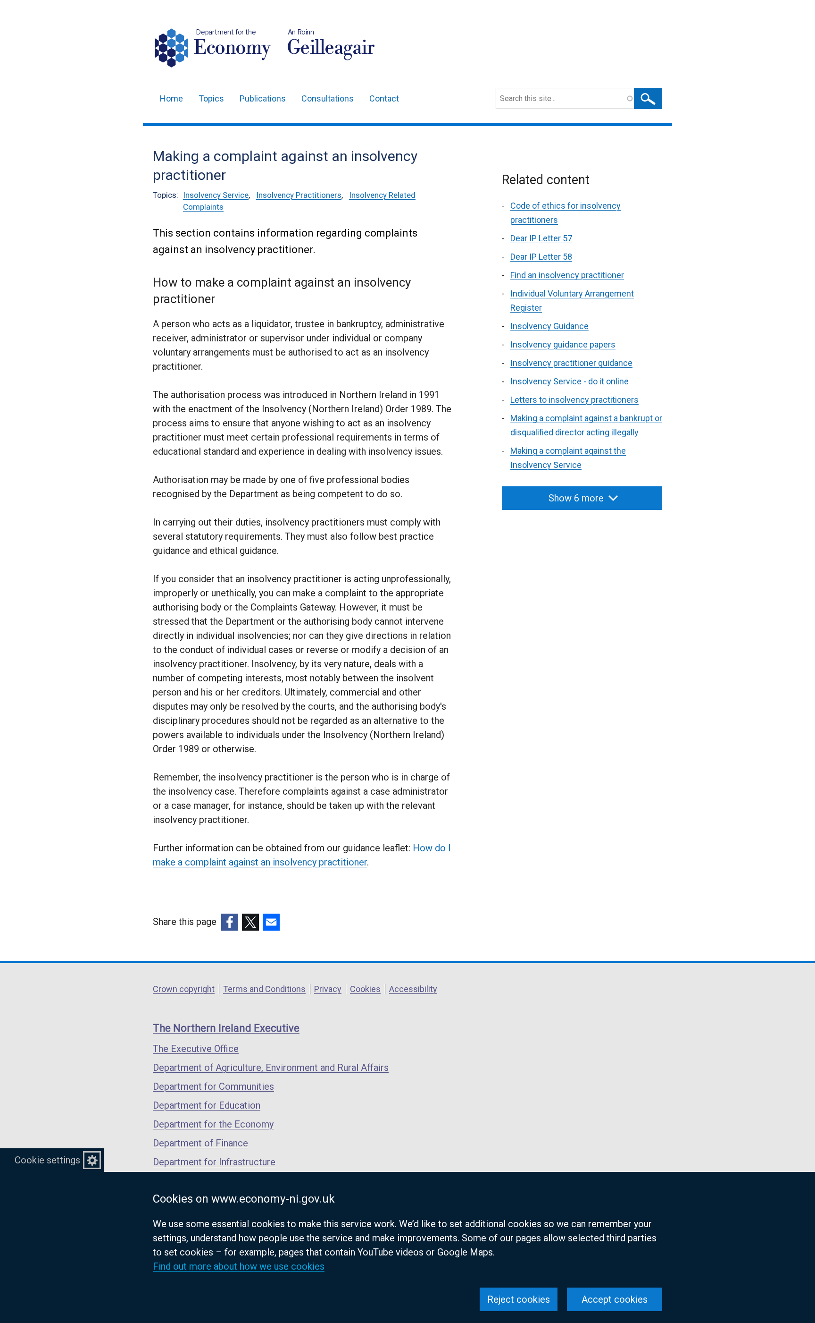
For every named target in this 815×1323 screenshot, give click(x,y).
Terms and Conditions (264, 989)
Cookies (365, 989)
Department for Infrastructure (214, 1162)
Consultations (327, 98)
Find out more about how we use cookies (238, 1266)
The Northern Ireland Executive (226, 1028)
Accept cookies (615, 1299)
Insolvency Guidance (549, 326)
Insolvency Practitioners (298, 195)
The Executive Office (196, 1048)
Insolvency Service (216, 195)
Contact (384, 98)
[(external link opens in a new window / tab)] (229, 922)
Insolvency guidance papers (562, 344)
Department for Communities (213, 1086)
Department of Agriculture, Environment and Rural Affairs (271, 1067)
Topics (211, 98)
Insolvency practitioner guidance (571, 363)
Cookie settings (47, 1160)
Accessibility (413, 989)
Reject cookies (518, 1299)
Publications (263, 98)
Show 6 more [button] (576, 498)
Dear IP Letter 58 (541, 257)
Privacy (327, 989)
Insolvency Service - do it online (569, 381)
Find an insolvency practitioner (567, 275)
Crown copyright (184, 989)
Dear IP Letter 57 (541, 238)
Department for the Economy (213, 1124)
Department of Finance (200, 1143)
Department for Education (206, 1105)
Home (171, 98)
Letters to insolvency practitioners (574, 400)
